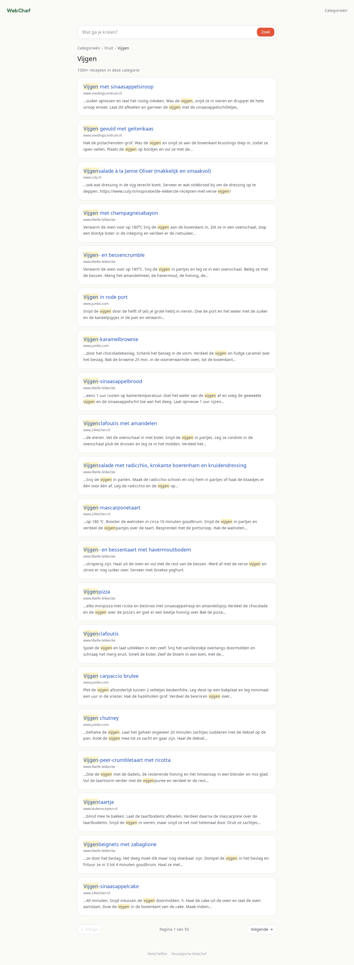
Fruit (109, 48)
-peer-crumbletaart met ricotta (127, 760)
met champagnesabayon (121, 213)
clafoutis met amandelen (120, 423)
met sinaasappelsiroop (118, 86)
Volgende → (262, 929)
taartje (99, 802)
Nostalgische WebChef (188, 954)
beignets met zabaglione (120, 844)
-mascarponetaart (112, 507)
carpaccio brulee (111, 676)
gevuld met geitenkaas (118, 128)
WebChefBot (157, 953)
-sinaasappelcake (111, 886)
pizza (97, 591)
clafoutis (101, 633)
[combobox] (177, 32)
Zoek (265, 32)
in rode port (106, 297)
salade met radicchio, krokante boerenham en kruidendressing (165, 465)
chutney (101, 718)
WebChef (18, 10)
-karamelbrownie (111, 339)
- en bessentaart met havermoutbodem (137, 549)
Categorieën (336, 10)
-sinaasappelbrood (113, 381)
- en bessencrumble (114, 255)
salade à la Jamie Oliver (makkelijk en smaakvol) (147, 171)
